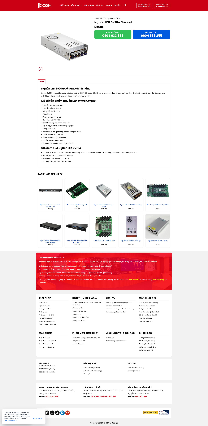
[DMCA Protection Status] (150, 413)
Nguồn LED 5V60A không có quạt (104, 206)
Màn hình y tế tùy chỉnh (147, 306)
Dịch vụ (99, 5)
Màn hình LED (77, 314)
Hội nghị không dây (46, 318)
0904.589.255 (97, 397)
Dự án (109, 5)
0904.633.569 (110, 397)
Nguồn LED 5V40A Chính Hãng (131, 205)
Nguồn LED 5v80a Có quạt (157, 241)
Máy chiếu (45, 333)
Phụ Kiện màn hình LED (112, 18)
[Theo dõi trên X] (52, 413)
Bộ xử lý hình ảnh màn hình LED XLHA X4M (50, 242)
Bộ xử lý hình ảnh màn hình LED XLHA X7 (50, 206)
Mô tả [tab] (42, 81)
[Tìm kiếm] (125, 5)
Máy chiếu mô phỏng (46, 347)
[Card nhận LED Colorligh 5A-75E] (77, 190)
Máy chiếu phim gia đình (47, 341)
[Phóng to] (41, 69)
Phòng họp (43, 312)
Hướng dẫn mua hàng (147, 338)
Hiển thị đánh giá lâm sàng (148, 302)
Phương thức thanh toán (147, 344)
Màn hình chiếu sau (79, 320)
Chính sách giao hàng (147, 341)
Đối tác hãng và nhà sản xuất (116, 341)
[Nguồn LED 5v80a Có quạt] (157, 226)
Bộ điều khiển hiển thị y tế (148, 315)
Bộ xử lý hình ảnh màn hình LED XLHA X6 (77, 242)
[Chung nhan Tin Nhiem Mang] (163, 413)
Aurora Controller (79, 344)
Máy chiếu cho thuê (46, 344)
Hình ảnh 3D (43, 302)
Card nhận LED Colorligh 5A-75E (77, 206)
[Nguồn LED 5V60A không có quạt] (104, 190)
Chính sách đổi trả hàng (147, 347)
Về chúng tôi (110, 338)
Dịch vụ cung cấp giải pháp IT (116, 312)
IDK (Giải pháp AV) (79, 341)
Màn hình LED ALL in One (81, 317)
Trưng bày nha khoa (146, 309)
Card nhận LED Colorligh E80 (104, 241)
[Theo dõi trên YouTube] (67, 413)
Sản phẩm (75, 5)
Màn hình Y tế (147, 298)
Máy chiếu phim (44, 338)
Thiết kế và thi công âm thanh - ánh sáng (120, 309)
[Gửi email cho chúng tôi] (57, 413)
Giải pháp (88, 5)
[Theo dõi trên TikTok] (47, 413)
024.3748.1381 (52, 397)
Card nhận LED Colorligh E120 (157, 205)
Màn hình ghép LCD (79, 311)
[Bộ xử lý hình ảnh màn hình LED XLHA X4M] (50, 226)
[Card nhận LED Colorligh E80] (104, 226)
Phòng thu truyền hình (46, 315)
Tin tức (117, 5)
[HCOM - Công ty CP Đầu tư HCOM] (44, 5)
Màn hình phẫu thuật (146, 321)
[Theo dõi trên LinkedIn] (62, 413)
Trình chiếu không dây (47, 321)
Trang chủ (98, 18)
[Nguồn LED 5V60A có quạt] (131, 226)
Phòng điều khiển (45, 309)
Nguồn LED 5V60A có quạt (131, 241)
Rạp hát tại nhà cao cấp (48, 324)
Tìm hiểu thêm (10, 420)
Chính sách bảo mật (146, 350)
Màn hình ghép (78, 308)
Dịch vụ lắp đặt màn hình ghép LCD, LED (119, 302)
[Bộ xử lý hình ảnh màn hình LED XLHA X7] (50, 190)
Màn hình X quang (145, 318)
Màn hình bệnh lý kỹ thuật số (149, 312)
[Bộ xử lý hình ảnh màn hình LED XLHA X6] (77, 226)
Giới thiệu (64, 5)
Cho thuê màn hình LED (114, 306)
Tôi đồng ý (37, 418)
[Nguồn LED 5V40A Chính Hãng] (131, 190)
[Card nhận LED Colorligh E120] (157, 190)
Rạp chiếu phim (44, 306)
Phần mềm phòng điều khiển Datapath (86, 338)
